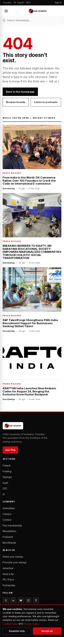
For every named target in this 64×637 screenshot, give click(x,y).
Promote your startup (14, 562)
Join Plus (10, 450)
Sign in (58, 2)
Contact (7, 519)
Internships (9, 508)
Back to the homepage (20, 91)
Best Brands (9, 542)
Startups (7, 477)
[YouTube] (21, 600)
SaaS (5, 482)
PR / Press (8, 579)
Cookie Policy (10, 623)
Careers (7, 514)
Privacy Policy (31, 623)
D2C (5, 488)
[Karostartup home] (37, 11)
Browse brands (15, 102)
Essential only (17, 631)
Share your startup (13, 556)
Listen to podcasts (46, 102)
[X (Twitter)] (6, 600)
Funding (7, 471)
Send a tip (8, 574)
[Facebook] (36, 600)
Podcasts (8, 536)
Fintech (7, 465)
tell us (53, 81)
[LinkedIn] (13, 600)
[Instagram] (28, 600)
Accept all (47, 631)
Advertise (8, 568)
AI (4, 494)
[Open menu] (6, 11)
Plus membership (12, 525)
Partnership (9, 585)
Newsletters (9, 531)
